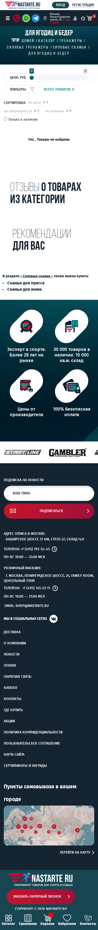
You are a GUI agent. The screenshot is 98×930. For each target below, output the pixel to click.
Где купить (13, 710)
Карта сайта (14, 754)
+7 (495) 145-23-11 (36, 588)
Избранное (67, 924)
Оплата (10, 665)
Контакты (12, 699)
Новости (11, 654)
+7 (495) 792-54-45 (35, 549)
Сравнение (28, 924)
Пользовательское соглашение (32, 743)
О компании (15, 643)
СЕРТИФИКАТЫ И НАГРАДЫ (25, 766)
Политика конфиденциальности (33, 732)
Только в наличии (22, 119)
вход (60, 5)
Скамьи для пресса (25, 282)
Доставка (12, 632)
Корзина (47, 924)
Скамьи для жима (24, 289)
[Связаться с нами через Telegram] (36, 18)
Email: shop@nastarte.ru (27, 606)
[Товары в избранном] (83, 18)
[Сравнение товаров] (75, 18)
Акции (9, 721)
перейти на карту (75, 852)
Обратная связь (17, 677)
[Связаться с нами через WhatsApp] (26, 18)
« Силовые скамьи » (36, 276)
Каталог (11, 688)
